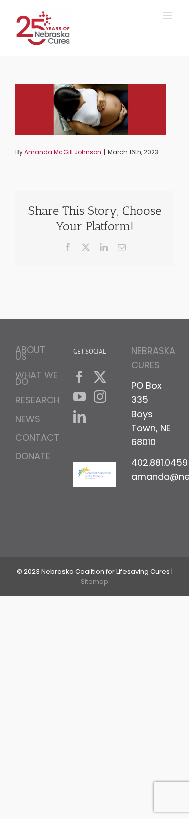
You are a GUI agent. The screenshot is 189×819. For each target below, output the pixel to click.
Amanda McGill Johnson (62, 152)
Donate (32, 456)
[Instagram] (100, 396)
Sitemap (94, 582)
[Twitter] (100, 377)
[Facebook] (79, 377)
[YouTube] (79, 396)
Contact (36, 437)
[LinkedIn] (79, 416)
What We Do (36, 378)
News (27, 419)
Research (36, 400)
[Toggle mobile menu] (168, 15)
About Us (30, 354)
